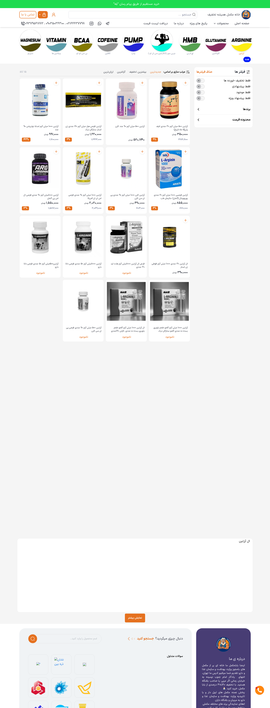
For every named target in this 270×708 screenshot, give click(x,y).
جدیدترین (155, 72)
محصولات (223, 23)
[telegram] (108, 23)
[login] (53, 14)
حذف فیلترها (204, 72)
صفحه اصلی (242, 23)
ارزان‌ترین (108, 72)
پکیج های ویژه (198, 23)
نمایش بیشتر (135, 618)
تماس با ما (28, 14)
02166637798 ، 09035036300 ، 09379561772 (55, 23)
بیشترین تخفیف (137, 72)
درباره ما (179, 23)
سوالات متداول (175, 656)
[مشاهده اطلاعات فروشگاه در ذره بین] (61, 664)
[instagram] (91, 23)
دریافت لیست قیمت (155, 23)
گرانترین (121, 72)
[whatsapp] (99, 23)
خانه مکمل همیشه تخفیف (224, 14)
